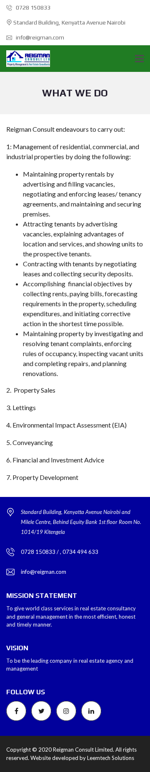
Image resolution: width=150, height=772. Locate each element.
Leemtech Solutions (110, 758)
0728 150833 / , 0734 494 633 (59, 551)
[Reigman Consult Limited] (25, 58)
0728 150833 (32, 7)
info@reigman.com (39, 37)
